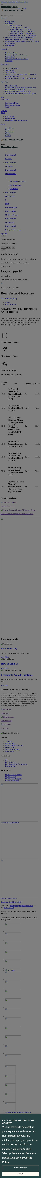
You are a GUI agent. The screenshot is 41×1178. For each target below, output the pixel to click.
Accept (21, 1174)
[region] (20, 1146)
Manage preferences (20, 1167)
